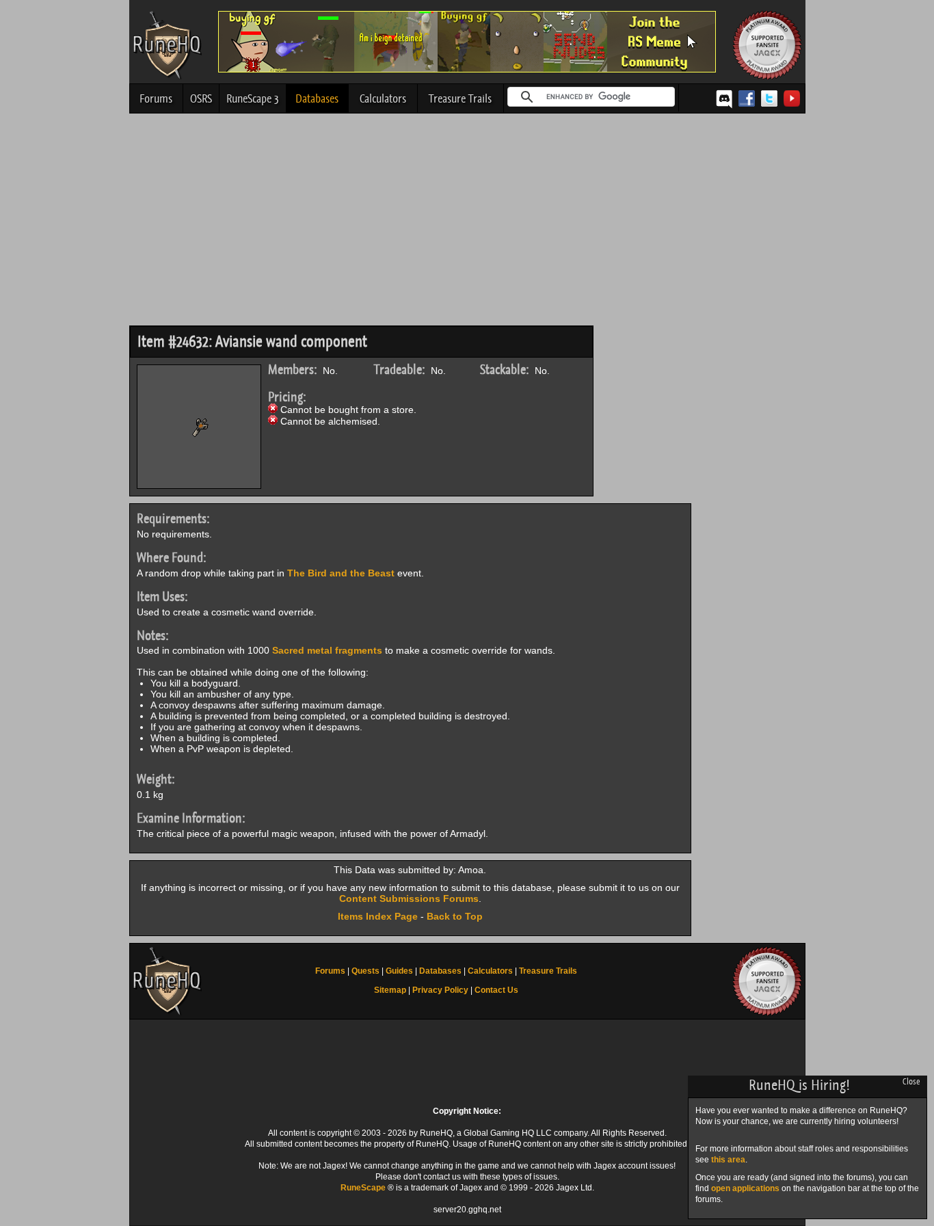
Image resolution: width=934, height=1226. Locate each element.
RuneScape (363, 1187)
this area (728, 1159)
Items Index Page (378, 916)
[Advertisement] (467, 223)
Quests (365, 971)
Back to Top (455, 916)
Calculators (383, 98)
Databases (316, 98)
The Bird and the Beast (341, 573)
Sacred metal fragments (327, 650)
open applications (745, 1188)
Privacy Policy (440, 990)
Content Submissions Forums (409, 898)
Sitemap (390, 990)
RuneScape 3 (252, 98)
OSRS (201, 98)
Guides (399, 971)
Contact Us (496, 990)
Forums (155, 98)
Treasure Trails (460, 98)
